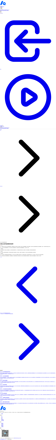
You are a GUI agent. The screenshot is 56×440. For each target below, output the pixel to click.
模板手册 (1, 10)
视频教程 (8, 10)
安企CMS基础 (1, 127)
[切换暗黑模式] (2, 125)
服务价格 (3, 6)
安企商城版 (3, 10)
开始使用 (1, 6)
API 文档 (2, 424)
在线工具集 (2, 420)
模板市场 (6, 10)
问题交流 (6, 127)
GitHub (1, 129)
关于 (1, 416)
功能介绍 (4, 127)
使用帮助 (2, 423)
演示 (1, 418)
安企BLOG (8, 127)
